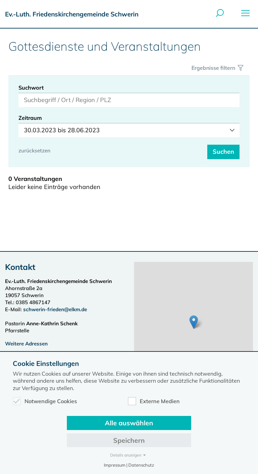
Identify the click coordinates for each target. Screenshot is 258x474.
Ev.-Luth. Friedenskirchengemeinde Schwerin (71, 14)
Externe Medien (160, 401)
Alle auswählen (129, 423)
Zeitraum (30, 117)
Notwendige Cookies (51, 401)
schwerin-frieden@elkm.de (55, 309)
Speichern (129, 440)
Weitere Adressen (26, 343)
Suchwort (31, 87)
